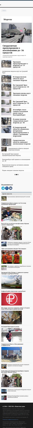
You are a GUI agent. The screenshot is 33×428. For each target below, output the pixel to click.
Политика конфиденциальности (10, 419)
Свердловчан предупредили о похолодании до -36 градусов (13, 49)
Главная (4, 10)
